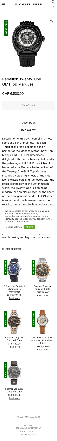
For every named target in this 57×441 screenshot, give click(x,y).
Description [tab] (28, 122)
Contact (28, 425)
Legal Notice (28, 434)
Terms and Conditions (28, 428)
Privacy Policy (28, 431)
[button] (51, 21)
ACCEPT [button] (29, 227)
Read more (14, 298)
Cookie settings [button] (14, 227)
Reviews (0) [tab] (28, 129)
